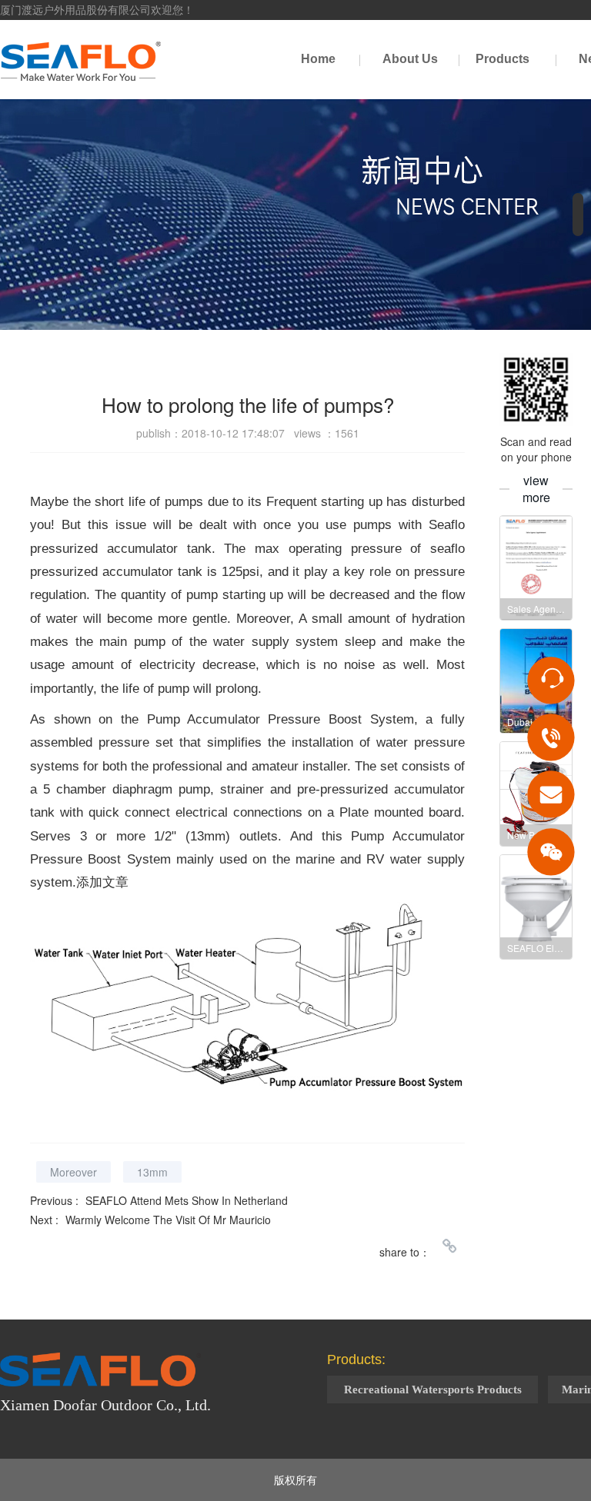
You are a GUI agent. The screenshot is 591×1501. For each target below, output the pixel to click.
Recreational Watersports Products (433, 1389)
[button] (578, 214)
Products (502, 58)
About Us (410, 58)
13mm (152, 1172)
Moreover (73, 1172)
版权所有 (295, 1479)
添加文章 (102, 882)
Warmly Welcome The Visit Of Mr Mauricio (168, 1219)
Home (318, 58)
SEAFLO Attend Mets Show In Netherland (186, 1200)
